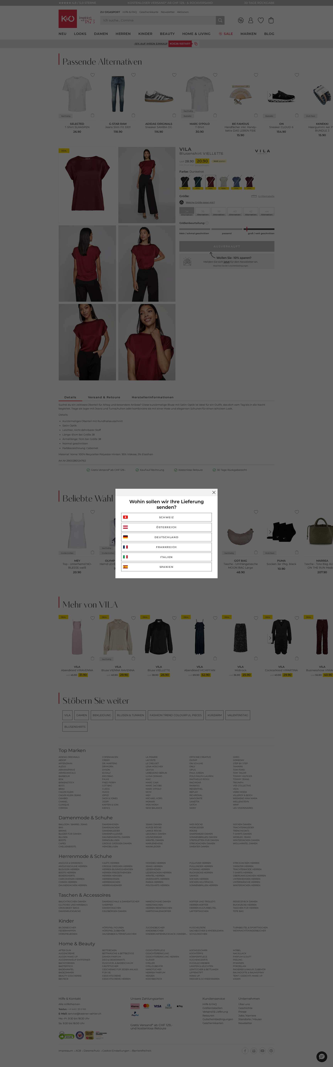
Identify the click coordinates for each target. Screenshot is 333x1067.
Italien (166, 557)
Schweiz (166, 517)
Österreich (166, 527)
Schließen (214, 492)
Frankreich (166, 547)
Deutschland (167, 537)
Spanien (167, 566)
